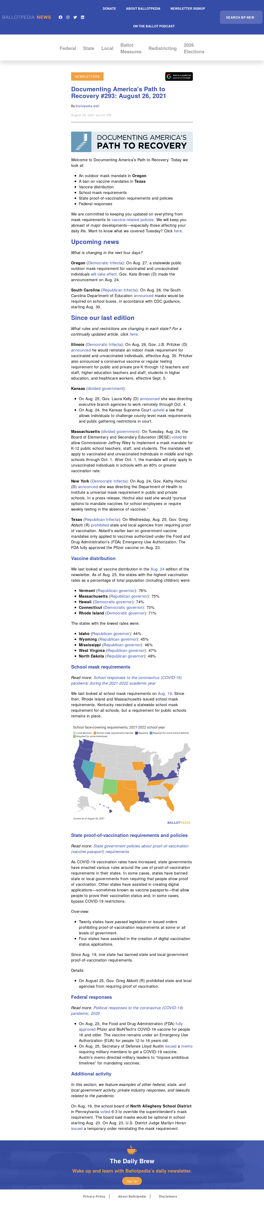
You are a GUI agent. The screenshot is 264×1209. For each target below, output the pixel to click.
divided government (105, 388)
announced (143, 295)
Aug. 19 (165, 693)
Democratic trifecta (105, 262)
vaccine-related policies (133, 219)
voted (177, 437)
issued (171, 1046)
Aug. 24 (157, 569)
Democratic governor (113, 601)
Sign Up (132, 1181)
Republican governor (116, 590)
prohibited (100, 525)
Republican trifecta (119, 290)
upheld (158, 410)
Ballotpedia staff (87, 106)
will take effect (104, 274)
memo (186, 1046)
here (178, 231)
